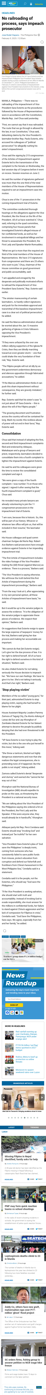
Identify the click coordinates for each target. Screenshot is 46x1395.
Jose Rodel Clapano (10, 35)
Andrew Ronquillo (13, 1164)
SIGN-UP (14, 1005)
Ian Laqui (10, 1317)
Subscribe (39, 4)
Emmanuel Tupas (12, 1213)
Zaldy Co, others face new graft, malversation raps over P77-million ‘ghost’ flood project (22, 1309)
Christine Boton (12, 1263)
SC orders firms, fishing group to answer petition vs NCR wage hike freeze (23, 1362)
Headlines (8, 13)
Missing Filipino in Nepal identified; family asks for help (21, 1158)
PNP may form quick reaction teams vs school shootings (21, 1208)
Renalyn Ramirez (12, 1370)
